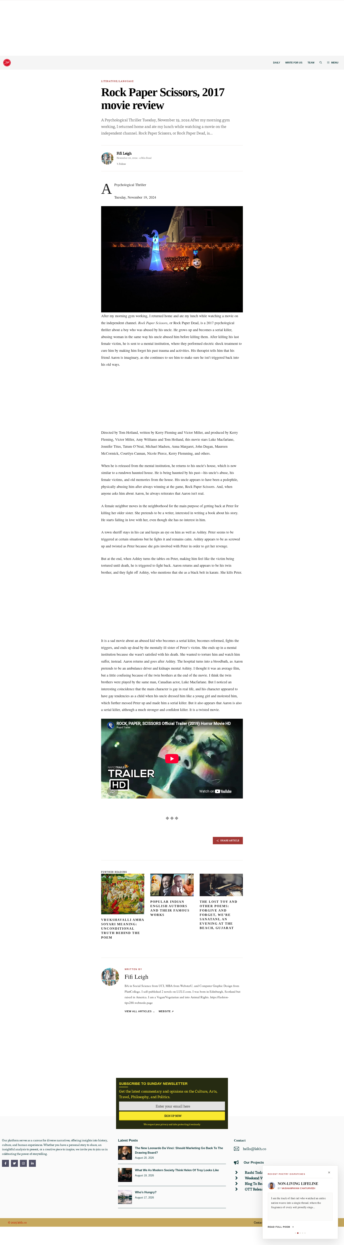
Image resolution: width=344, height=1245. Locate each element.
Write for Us (293, 62)
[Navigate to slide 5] (305, 1233)
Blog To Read (255, 1183)
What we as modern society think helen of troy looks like (177, 1170)
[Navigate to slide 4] (302, 1233)
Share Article (229, 840)
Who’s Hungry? (145, 1192)
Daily (276, 62)
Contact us (260, 1222)
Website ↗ (166, 1011)
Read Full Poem (279, 1227)
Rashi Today (255, 1172)
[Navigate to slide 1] (295, 1233)
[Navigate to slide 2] (297, 1233)
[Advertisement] (119, 28)
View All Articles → (140, 1011)
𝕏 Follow (121, 163)
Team (311, 62)
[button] (320, 63)
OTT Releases (255, 1189)
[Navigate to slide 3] (300, 1233)
